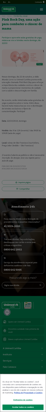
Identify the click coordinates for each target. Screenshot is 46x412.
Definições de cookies (23, 400)
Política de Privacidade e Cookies (28, 393)
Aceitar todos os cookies (23, 407)
